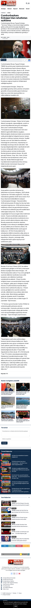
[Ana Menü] (28, 3)
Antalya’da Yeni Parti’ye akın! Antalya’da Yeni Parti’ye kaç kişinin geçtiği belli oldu (20, 511)
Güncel (9, 8)
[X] (14, 573)
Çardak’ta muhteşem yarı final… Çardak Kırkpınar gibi (20, 532)
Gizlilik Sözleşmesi (6, 593)
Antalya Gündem (6, 594)
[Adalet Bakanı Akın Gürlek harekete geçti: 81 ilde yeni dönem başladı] (8, 387)
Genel (27, 8)
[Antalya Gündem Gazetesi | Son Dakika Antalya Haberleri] (8, 3)
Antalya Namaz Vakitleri (8, 581)
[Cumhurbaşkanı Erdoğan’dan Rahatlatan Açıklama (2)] (15, 108)
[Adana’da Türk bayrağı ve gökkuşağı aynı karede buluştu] (8, 400)
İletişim (14, 593)
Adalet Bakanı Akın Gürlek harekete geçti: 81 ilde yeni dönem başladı (7, 393)
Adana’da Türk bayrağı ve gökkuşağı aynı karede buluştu (7, 407)
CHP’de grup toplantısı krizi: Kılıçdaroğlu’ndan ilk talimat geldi (22, 420)
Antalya (3, 8)
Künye (20, 593)
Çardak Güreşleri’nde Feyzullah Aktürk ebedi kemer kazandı (20, 525)
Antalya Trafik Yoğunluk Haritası (10, 582)
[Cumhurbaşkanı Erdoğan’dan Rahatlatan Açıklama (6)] (15, 327)
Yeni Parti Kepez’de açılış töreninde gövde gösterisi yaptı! (20, 504)
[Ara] (26, 3)
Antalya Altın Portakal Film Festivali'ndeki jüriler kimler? (20, 539)
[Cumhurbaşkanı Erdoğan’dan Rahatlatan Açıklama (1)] (15, 178)
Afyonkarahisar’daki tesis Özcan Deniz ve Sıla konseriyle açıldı (22, 393)
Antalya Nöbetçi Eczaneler (9, 577)
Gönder (4, 443)
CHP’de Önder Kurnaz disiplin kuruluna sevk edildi (19, 518)
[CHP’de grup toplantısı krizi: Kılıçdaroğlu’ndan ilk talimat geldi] (23, 414)
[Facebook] (11, 573)
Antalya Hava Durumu (8, 579)
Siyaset (15, 8)
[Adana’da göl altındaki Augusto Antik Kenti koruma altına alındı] (23, 400)
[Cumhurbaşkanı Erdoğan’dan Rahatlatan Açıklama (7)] (15, 254)
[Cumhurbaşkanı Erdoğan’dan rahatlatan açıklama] (15, 49)
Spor (13, 522)
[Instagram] (17, 573)
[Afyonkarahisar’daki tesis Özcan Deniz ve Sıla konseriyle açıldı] (23, 387)
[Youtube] (19, 573)
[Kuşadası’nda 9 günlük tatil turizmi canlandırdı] (8, 414)
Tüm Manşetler (6, 585)
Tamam (15, 606)
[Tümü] (29, 497)
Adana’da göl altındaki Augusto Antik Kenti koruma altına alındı (22, 407)
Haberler (3, 12)
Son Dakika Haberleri (8, 587)
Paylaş (4, 59)
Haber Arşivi (6, 589)
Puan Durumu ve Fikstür (8, 584)
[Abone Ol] (29, 60)
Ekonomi (21, 8)
